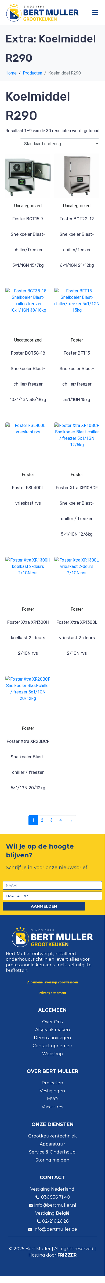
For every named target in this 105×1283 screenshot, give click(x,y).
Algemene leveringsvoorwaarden (52, 982)
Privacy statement (52, 993)
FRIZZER (67, 1255)
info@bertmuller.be (55, 1229)
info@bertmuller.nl (55, 1205)
